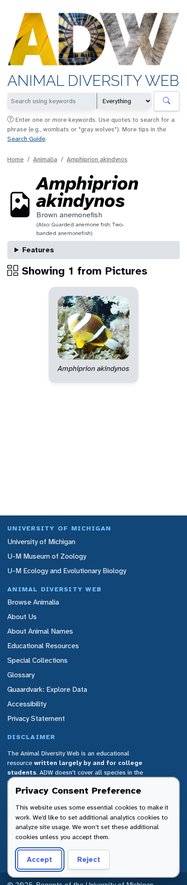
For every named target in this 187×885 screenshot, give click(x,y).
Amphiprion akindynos (97, 159)
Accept (39, 859)
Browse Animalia (33, 602)
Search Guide (26, 139)
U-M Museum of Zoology (46, 556)
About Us (22, 616)
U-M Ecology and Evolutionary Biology (66, 570)
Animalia (45, 159)
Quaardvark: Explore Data (47, 689)
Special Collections (37, 660)
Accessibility (26, 704)
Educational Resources (43, 645)
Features (38, 250)
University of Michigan (41, 541)
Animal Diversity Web (93, 81)
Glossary (20, 675)
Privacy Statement (36, 718)
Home (15, 159)
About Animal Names (40, 631)
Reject (88, 859)
